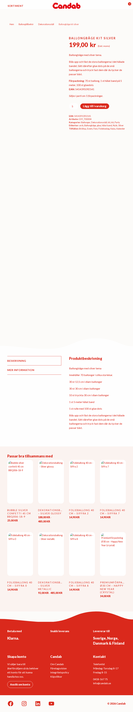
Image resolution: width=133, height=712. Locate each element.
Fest (95, 128)
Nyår (115, 125)
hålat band (107, 125)
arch (81, 125)
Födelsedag (103, 128)
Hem (12, 24)
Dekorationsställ (46, 24)
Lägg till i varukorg (94, 106)
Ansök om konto (20, 684)
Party (117, 122)
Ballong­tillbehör (26, 24)
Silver (121, 125)
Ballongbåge (90, 125)
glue (99, 125)
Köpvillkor (56, 676)
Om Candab (57, 664)
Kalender (120, 128)
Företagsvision (58, 668)
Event (89, 128)
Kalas (112, 128)
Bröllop (82, 128)
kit (109, 122)
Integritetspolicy (59, 672)
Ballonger (85, 122)
